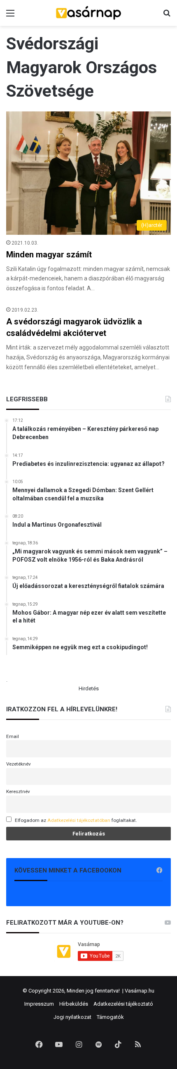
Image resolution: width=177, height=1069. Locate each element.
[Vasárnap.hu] (88, 13)
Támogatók (110, 1017)
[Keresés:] (167, 16)
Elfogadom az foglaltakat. (76, 820)
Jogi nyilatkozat (72, 1017)
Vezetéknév (18, 764)
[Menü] (10, 16)
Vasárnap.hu (139, 991)
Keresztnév (18, 791)
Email (12, 736)
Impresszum (39, 1004)
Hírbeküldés (73, 1004)
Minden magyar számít (49, 254)
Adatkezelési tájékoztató (123, 1004)
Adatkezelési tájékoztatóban (78, 820)
